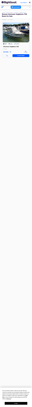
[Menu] (29, 2)
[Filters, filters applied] (2, 7)
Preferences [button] (8, 398)
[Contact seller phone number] (7, 55)
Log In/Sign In (23, 2)
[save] (27, 24)
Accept (16, 403)
